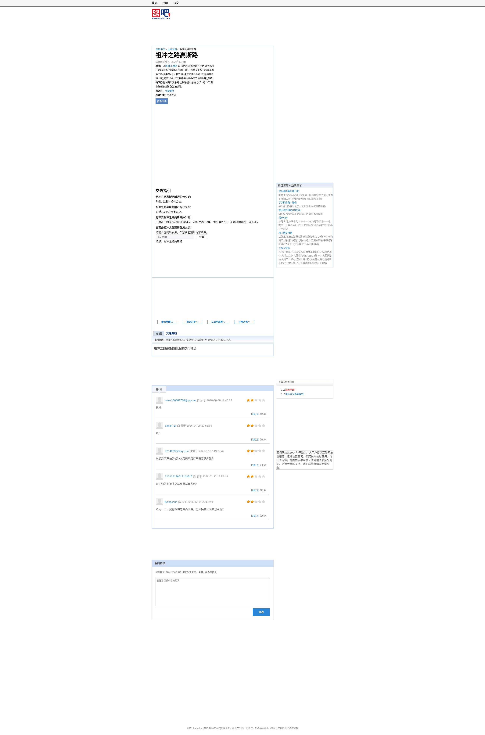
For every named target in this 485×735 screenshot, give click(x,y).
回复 (253, 414)
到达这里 (192, 322)
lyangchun (171, 501)
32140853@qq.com (177, 451)
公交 (176, 2)
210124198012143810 (178, 476)
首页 (154, 2)
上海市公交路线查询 (293, 394)
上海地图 (172, 49)
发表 (261, 612)
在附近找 (244, 322)
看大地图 (167, 322)
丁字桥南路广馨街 (287, 202)
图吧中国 (160, 49)
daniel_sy (170, 425)
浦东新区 (172, 66)
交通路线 (171, 333)
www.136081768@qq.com (180, 400)
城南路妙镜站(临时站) (289, 210)
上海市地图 (288, 390)
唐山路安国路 (285, 233)
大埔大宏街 (284, 248)
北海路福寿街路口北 (288, 191)
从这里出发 (218, 322)
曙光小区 (283, 218)
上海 (165, 66)
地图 (165, 2)
